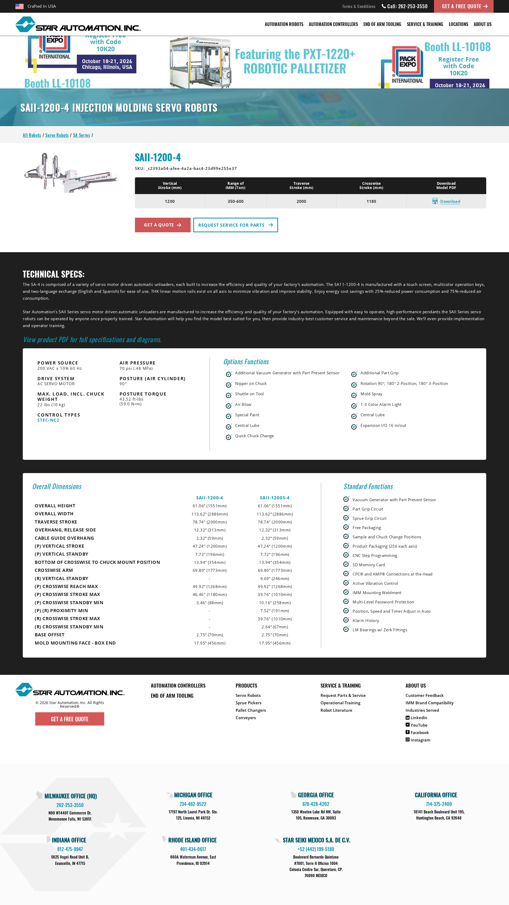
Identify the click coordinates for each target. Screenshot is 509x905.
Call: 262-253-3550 (407, 6)
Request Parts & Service (343, 695)
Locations (458, 24)
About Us (483, 24)
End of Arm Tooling (382, 24)
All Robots (32, 135)
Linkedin (418, 717)
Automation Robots (284, 24)
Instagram (420, 740)
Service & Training (425, 24)
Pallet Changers (251, 710)
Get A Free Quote (461, 6)
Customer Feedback (425, 695)
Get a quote (159, 225)
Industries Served (422, 710)
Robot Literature (336, 710)
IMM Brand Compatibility (430, 702)
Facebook (419, 732)
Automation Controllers (333, 24)
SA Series (81, 135)
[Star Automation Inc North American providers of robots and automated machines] (69, 699)
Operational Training (340, 702)
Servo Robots (57, 135)
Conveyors (246, 717)
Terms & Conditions (358, 6)
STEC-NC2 (48, 420)
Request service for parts (232, 225)
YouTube (419, 725)
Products (246, 685)
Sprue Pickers (248, 702)
